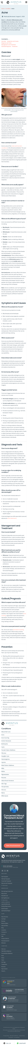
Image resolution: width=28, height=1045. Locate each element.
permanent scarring (18, 629)
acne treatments (12, 518)
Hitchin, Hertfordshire (7, 866)
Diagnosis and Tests (6, 43)
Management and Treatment (8, 44)
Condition (8, 8)
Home (2, 8)
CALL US (8, 1043)
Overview (3, 41)
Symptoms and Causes (13, 41)
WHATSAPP (22, 1043)
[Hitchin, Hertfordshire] (2, 866)
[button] (11, 984)
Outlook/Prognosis (6, 46)
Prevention (15, 46)
